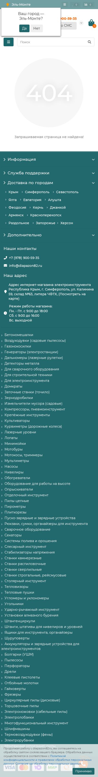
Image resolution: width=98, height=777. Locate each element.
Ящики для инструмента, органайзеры (39, 632)
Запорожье (45, 223)
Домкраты (13, 386)
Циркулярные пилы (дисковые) (32, 700)
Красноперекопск (45, 215)
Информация (22, 159)
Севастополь (67, 192)
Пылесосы (14, 660)
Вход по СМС (60, 25)
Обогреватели (17, 478)
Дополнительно (25, 235)
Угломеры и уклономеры (27, 598)
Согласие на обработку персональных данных (48, 763)
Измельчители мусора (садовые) (34, 403)
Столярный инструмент (25, 581)
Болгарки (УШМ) (19, 654)
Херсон (66, 223)
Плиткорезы (15, 512)
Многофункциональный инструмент (36, 723)
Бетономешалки (19, 335)
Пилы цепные (17, 501)
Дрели (10, 671)
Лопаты (11, 438)
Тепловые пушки (19, 592)
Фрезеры (13, 694)
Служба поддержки (28, 173)
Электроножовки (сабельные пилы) (36, 712)
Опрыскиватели (19, 489)
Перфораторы (17, 666)
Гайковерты (15, 689)
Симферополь (37, 192)
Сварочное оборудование (27, 529)
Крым (13, 192)
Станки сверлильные (23, 569)
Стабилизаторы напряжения (30, 552)
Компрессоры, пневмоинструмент (35, 409)
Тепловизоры (16, 587)
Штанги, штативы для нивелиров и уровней (44, 627)
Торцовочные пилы (22, 706)
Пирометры (15, 506)
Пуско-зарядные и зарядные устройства (40, 518)
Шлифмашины (17, 729)
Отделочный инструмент (27, 495)
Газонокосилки (18, 346)
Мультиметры (17, 461)
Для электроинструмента (27, 380)
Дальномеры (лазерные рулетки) (34, 358)
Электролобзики (19, 717)
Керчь (38, 207)
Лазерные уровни (20, 432)
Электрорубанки (19, 740)
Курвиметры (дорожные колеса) (33, 426)
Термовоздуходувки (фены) (29, 734)
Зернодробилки (19, 398)
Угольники (14, 604)
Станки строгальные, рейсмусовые (35, 575)
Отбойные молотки (22, 683)
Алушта (54, 200)
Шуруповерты (17, 638)
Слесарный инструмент (25, 546)
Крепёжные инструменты (27, 415)
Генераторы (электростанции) (31, 352)
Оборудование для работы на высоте (37, 484)
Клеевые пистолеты (22, 677)
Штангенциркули (20, 621)
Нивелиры (14, 472)
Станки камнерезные (23, 558)
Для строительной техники (28, 375)
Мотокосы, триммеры (24, 455)
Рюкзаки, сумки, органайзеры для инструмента (46, 524)
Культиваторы (17, 421)
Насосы (11, 466)
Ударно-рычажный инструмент (32, 609)
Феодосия (17, 207)
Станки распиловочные (25, 564)
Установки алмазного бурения (31, 615)
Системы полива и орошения (31, 541)
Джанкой (58, 207)
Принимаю (83, 771)
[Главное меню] (65, 4)
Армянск (16, 215)
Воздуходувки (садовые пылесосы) (35, 340)
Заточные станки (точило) (27, 392)
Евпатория (32, 200)
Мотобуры (14, 449)
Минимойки (15, 443)
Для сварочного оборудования (32, 369)
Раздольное (19, 223)
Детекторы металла (22, 363)
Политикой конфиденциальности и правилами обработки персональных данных (48, 759)
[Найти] (89, 42)
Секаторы (13, 535)
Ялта (13, 200)
